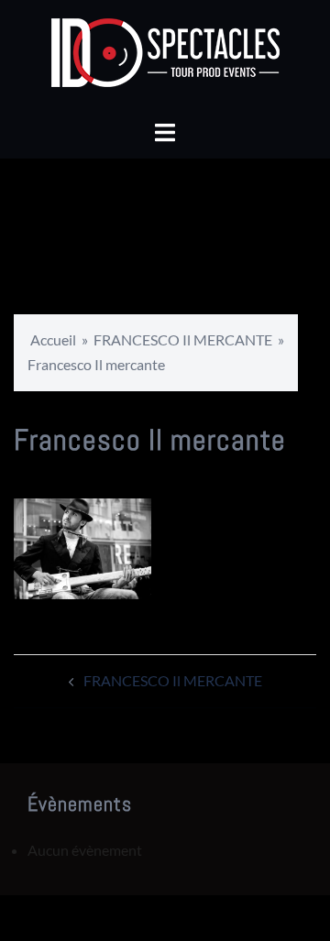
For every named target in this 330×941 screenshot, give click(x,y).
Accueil (53, 339)
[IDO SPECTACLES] (165, 57)
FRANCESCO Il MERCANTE (183, 339)
